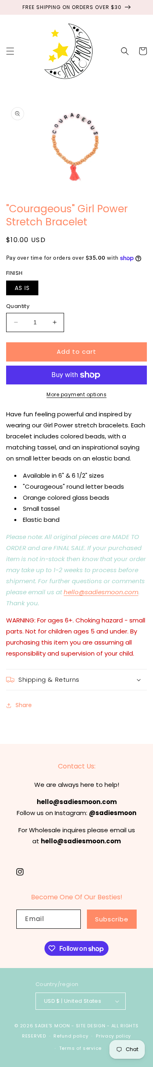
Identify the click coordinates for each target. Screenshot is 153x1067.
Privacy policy (113, 1036)
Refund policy (70, 1036)
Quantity (17, 306)
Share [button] (24, 705)
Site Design (91, 1025)
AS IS (22, 288)
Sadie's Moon (52, 1025)
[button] (10, 51)
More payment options (76, 394)
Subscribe (112, 919)
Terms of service (80, 1048)
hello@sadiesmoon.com (101, 592)
